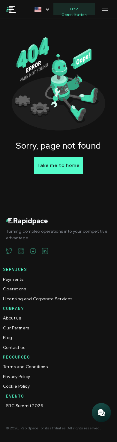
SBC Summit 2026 (24, 405)
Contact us (14, 347)
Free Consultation (74, 11)
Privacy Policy (16, 376)
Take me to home (58, 165)
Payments (13, 279)
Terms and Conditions (25, 366)
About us (12, 318)
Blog (7, 337)
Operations (14, 289)
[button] (41, 9)
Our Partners (16, 328)
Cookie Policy (16, 386)
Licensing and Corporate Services (38, 298)
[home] (13, 9)
